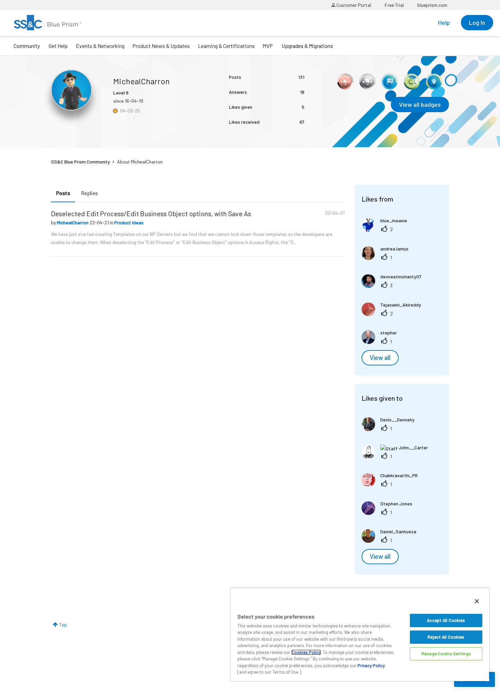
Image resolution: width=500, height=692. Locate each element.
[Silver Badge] (367, 81)
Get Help (58, 45)
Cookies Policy (306, 652)
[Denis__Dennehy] (391, 429)
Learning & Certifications (226, 45)
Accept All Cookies (446, 620)
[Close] (476, 601)
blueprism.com (432, 5)
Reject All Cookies (446, 637)
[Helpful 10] (411, 81)
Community (27, 45)
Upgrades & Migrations (307, 45)
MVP (268, 45)
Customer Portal (353, 5)
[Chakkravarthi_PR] (392, 484)
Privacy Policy (371, 665)
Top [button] (63, 624)
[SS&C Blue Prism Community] (48, 22)
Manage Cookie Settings (446, 653)
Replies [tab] (89, 193)
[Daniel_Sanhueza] (391, 540)
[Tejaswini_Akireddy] (394, 314)
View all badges (420, 104)
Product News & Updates (161, 45)
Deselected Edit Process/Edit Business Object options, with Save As (151, 213)
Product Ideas (129, 222)
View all (380, 357)
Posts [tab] (63, 193)
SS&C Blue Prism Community (80, 162)
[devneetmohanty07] (394, 285)
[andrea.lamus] (388, 258)
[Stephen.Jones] (389, 512)
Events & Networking (100, 45)
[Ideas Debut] (433, 81)
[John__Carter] (397, 456)
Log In (477, 22)
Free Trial (394, 5)
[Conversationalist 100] (389, 81)
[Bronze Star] (345, 81)
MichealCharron (73, 222)
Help (444, 22)
